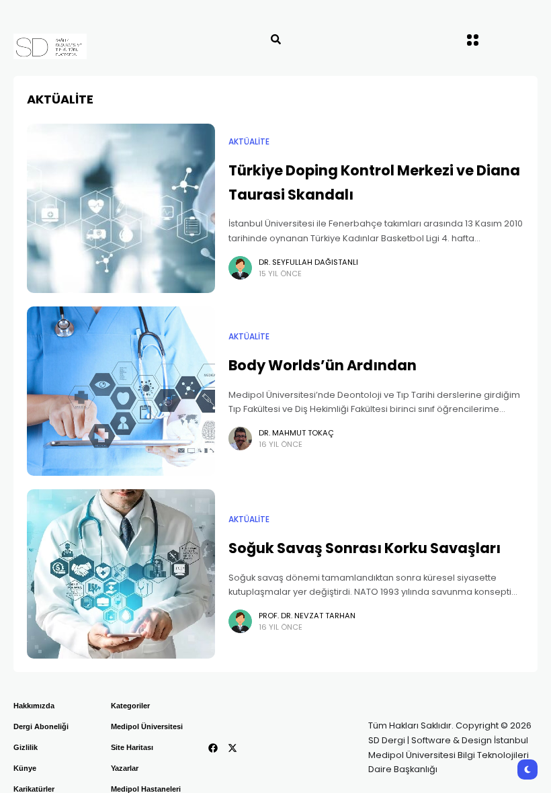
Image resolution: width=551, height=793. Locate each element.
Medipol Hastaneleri (146, 789)
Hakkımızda (33, 706)
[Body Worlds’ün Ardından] (121, 391)
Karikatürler (33, 789)
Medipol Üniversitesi (147, 726)
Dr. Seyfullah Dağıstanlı (308, 262)
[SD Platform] (78, 46)
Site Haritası (132, 747)
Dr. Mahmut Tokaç (296, 432)
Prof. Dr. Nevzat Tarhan (307, 615)
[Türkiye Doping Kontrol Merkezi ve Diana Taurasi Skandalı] (121, 208)
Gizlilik (25, 747)
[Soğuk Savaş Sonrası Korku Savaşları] (121, 574)
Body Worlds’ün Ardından (322, 365)
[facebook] (213, 748)
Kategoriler (130, 706)
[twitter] (232, 748)
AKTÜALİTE (248, 141)
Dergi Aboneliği (41, 726)
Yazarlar (124, 768)
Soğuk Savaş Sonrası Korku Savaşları (364, 548)
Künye (24, 768)
